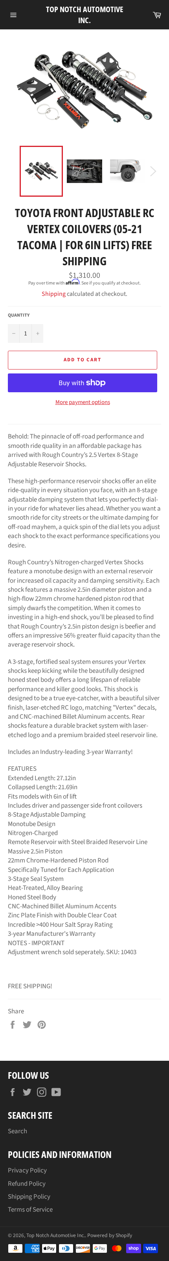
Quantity (18, 315)
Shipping (54, 294)
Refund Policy (27, 1184)
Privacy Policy (27, 1170)
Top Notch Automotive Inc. (84, 14)
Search (17, 1131)
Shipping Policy (29, 1196)
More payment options (82, 402)
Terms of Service (30, 1209)
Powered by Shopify (109, 1235)
